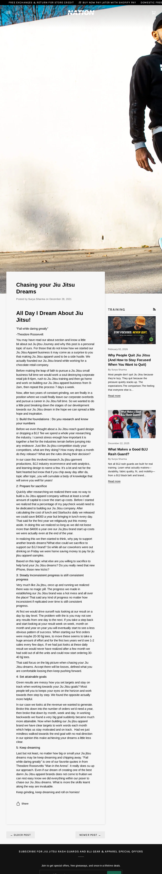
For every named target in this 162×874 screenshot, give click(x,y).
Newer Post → (90, 834)
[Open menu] (12, 12)
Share (25, 803)
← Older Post (20, 834)
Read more (114, 395)
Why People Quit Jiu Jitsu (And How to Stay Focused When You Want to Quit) (129, 359)
